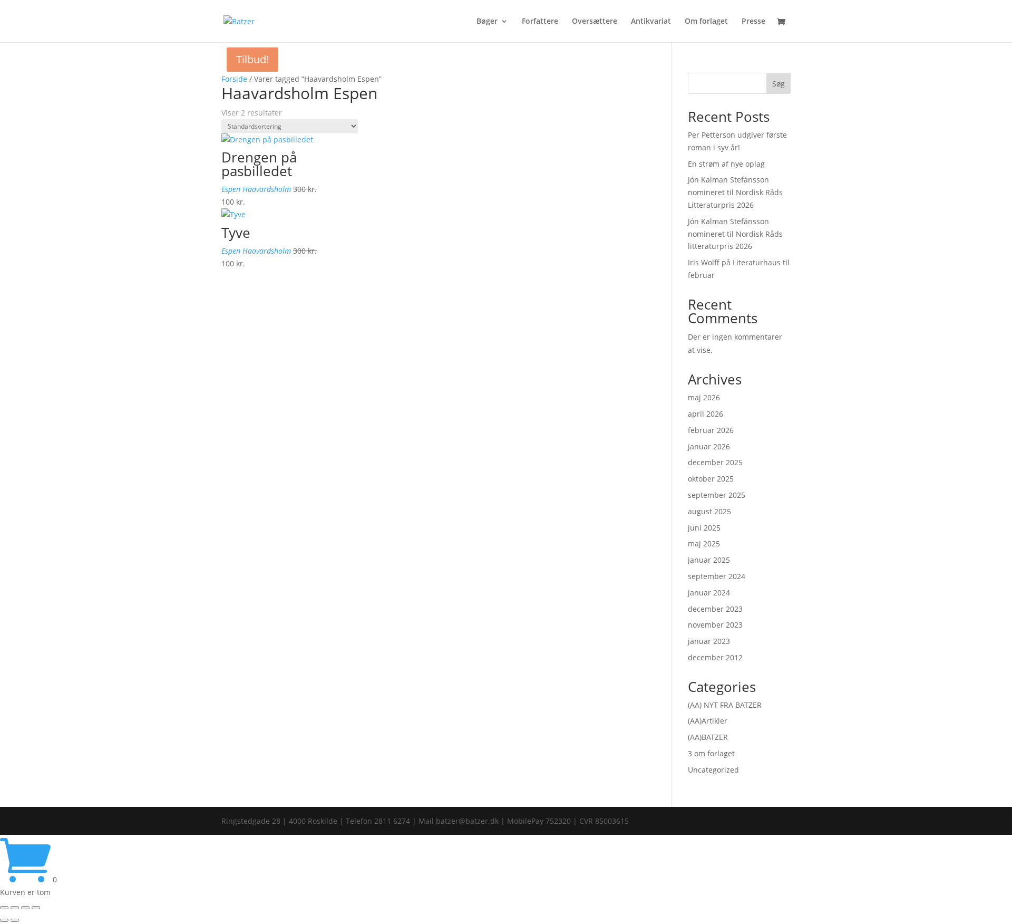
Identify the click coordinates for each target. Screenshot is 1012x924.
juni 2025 (704, 528)
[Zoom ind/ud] (4, 907)
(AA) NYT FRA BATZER (725, 705)
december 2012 (715, 657)
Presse (753, 21)
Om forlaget (706, 21)
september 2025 (716, 495)
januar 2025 (709, 560)
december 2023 (715, 609)
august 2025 (709, 511)
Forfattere (540, 21)
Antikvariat (651, 21)
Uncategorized (713, 770)
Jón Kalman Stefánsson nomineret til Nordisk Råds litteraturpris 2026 (735, 234)
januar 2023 (709, 641)
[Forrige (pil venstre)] (4, 920)
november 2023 (715, 625)
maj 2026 (704, 397)
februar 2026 (711, 430)
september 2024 (716, 576)
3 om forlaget (711, 753)
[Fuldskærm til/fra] (15, 907)
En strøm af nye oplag (726, 164)
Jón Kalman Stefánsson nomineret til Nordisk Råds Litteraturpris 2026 (735, 192)
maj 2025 (704, 543)
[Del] (25, 907)
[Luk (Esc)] (36, 907)
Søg (778, 84)
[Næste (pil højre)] (15, 920)
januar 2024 (709, 593)
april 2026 (705, 414)
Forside (234, 79)
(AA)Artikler (707, 721)
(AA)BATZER (708, 737)
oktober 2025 (711, 479)
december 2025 (715, 462)
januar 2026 (709, 446)
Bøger (487, 21)
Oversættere (594, 21)
